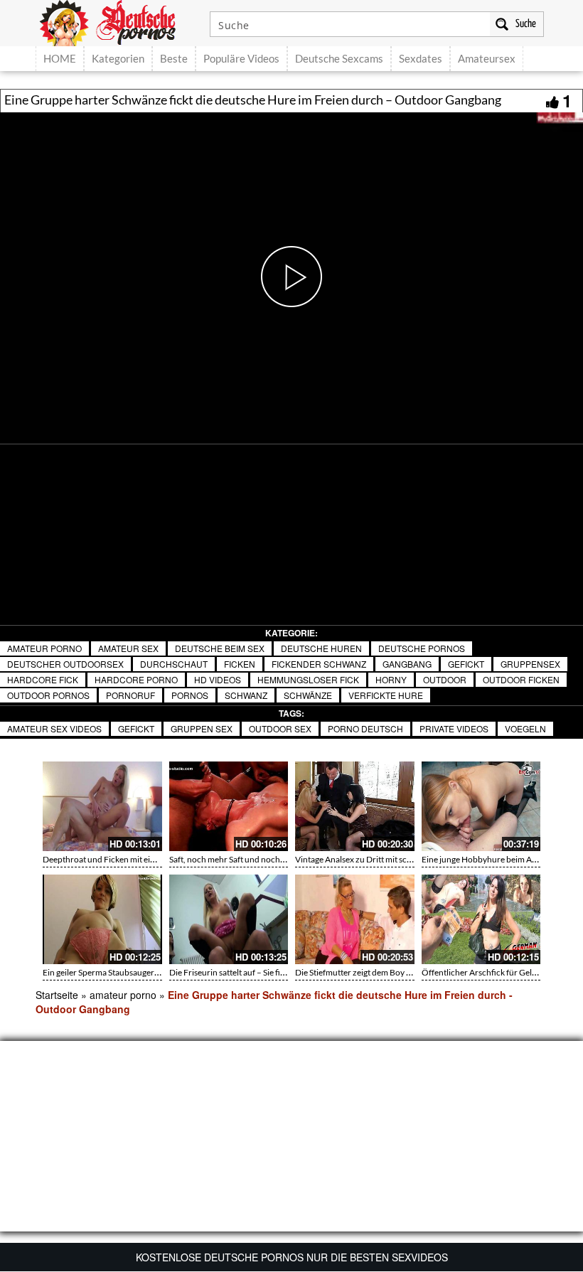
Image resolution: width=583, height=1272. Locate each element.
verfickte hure (385, 695)
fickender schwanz (319, 664)
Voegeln (525, 728)
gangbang (407, 664)
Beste (174, 58)
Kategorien (118, 58)
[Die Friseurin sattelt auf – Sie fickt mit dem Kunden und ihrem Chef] (229, 919)
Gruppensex (530, 664)
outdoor (444, 679)
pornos (189, 695)
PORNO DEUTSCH (365, 728)
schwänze (308, 695)
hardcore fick (42, 679)
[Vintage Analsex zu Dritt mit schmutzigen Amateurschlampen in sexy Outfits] (354, 806)
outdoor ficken (521, 679)
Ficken (239, 664)
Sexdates (420, 58)
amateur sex (128, 648)
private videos (453, 728)
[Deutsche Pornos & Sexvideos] (118, 21)
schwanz (246, 695)
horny (391, 679)
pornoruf (130, 695)
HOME (59, 58)
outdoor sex (280, 728)
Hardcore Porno (136, 679)
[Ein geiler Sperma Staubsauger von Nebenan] (102, 919)
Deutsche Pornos (421, 648)
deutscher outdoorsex (65, 664)
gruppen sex (201, 728)
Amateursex (486, 58)
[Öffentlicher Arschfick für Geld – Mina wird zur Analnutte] (481, 919)
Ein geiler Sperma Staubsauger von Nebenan (124, 972)
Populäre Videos (241, 58)
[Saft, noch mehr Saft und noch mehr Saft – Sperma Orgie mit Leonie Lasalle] (229, 806)
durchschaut (174, 664)
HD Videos (217, 679)
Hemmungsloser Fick (308, 679)
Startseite (57, 995)
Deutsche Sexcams (339, 58)
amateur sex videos (54, 728)
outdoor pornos (48, 695)
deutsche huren (321, 648)
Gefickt (466, 664)
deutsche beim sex (219, 648)
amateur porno (44, 648)
